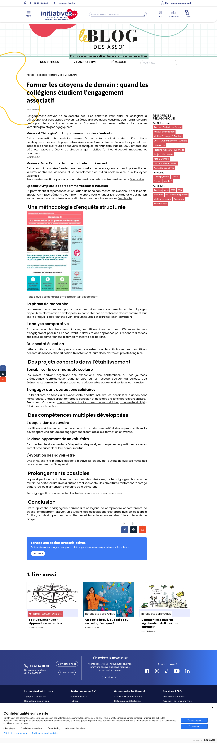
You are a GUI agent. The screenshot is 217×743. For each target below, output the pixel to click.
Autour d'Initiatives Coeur (168, 127)
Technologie (160, 203)
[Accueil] (25, 3)
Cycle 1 (175, 176)
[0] (124, 529)
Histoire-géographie (176, 194)
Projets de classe (163, 154)
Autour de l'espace (164, 131)
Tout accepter (194, 720)
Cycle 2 (158, 181)
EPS (180, 190)
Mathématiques (162, 199)
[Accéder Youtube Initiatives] (177, 671)
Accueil (30, 74)
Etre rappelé (67, 672)
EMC (173, 190)
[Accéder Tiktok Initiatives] (166, 671)
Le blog (74, 701)
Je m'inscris (110, 677)
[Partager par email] (3, 379)
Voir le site (33, 157)
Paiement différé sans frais (177, 701)
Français (158, 194)
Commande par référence (128, 696)
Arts (166, 190)
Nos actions (49, 62)
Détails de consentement (15, 733)
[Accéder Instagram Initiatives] (157, 671)
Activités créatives (164, 167)
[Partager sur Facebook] (3, 368)
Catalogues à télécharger (127, 701)
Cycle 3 (168, 181)
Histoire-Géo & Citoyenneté (63, 74)
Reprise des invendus (174, 696)
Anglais (183, 140)
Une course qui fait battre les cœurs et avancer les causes (83, 493)
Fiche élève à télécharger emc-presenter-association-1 (63, 297)
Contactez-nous (67, 663)
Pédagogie (118, 62)
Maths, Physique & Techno (168, 136)
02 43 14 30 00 (41, 3)
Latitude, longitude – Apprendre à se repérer (45, 621)
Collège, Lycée (161, 176)
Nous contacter (79, 696)
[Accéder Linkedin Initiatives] (187, 671)
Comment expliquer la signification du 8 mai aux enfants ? (159, 623)
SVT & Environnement (165, 140)
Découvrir (38, 553)
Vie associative (85, 62)
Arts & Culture (161, 158)
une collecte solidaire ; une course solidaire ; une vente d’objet (101, 402)
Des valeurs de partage (36, 701)
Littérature (159, 145)
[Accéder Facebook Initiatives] (147, 671)
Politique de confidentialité (45, 733)
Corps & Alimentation (165, 163)
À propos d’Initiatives (35, 696)
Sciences (179, 199)
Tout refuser (194, 726)
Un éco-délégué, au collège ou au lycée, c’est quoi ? (106, 621)
